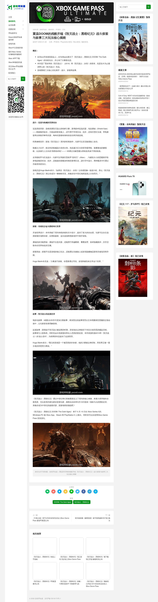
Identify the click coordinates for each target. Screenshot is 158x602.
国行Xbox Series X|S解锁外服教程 (15, 53)
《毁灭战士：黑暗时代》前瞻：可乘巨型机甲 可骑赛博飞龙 (70, 582)
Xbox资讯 (76, 42)
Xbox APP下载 (14, 58)
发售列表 (11, 43)
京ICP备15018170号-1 (53, 598)
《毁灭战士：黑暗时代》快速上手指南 (44, 558)
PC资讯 (58, 29)
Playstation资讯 (66, 42)
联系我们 (11, 73)
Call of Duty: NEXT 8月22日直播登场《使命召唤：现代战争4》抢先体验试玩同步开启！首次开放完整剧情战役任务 (134, 98)
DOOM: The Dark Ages (62, 502)
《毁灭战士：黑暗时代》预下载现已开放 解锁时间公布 (97, 558)
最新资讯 (51, 29)
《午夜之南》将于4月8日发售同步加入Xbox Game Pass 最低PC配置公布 (51, 519)
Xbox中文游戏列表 (15, 47)
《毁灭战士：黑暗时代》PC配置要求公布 (44, 582)
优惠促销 (11, 29)
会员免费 (11, 25)
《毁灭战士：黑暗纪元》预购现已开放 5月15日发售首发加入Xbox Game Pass (97, 583)
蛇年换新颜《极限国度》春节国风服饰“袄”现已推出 (92, 519)
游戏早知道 (16, 7)
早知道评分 (12, 33)
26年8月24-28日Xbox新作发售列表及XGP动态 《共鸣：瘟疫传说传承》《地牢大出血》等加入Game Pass (134, 76)
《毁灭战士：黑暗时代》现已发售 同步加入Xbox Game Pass (70, 558)
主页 (10, 17)
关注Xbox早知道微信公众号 (15, 67)
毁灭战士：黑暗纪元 (81, 502)
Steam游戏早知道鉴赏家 (15, 38)
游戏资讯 (11, 21)
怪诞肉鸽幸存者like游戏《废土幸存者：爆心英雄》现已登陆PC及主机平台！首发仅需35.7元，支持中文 (134, 110)
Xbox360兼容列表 (15, 62)
